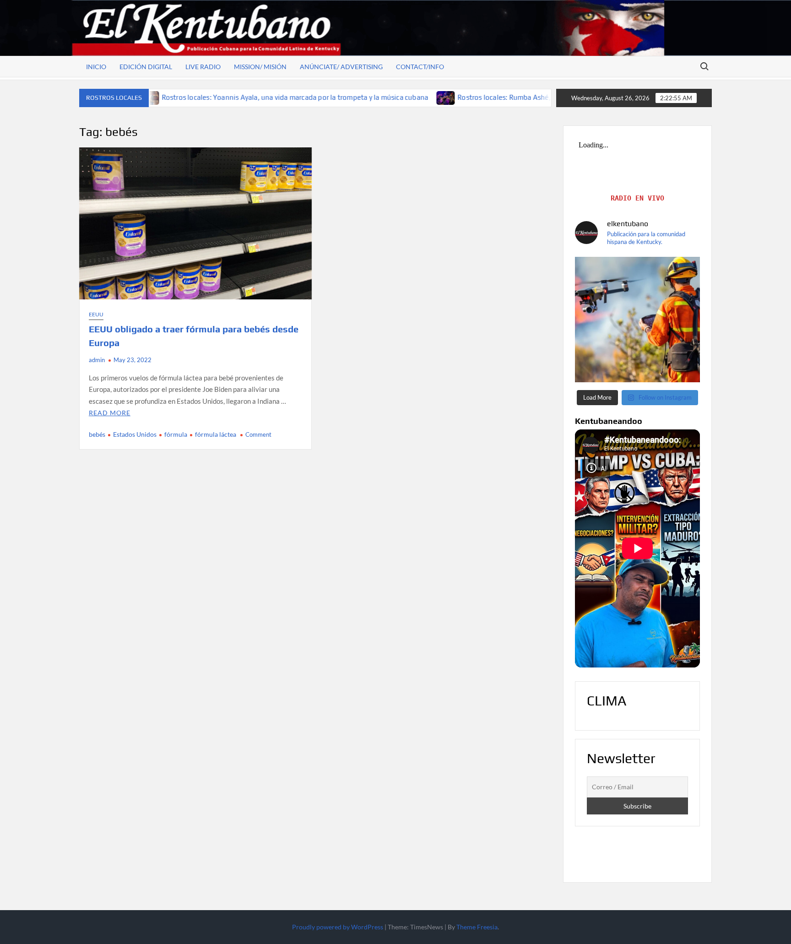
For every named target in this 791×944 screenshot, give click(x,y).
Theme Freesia (477, 927)
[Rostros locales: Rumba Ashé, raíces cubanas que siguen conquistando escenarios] (382, 97)
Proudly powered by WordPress (337, 927)
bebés (97, 434)
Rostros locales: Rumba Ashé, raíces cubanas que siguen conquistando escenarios (523, 97)
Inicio (96, 67)
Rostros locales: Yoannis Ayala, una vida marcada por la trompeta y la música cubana (231, 97)
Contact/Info (420, 67)
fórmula (175, 434)
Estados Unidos (135, 434)
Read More (109, 413)
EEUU (96, 314)
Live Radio (203, 67)
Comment (258, 434)
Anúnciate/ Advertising (341, 67)
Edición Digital (145, 67)
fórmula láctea (215, 434)
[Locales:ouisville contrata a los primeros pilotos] (637, 319)
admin (97, 359)
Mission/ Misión (260, 67)
